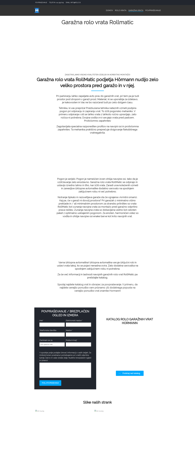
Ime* (41, 320)
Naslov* (69, 330)
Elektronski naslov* (74, 320)
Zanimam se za (45, 340)
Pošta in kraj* (72, 340)
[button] (129, 373)
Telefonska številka (47, 330)
